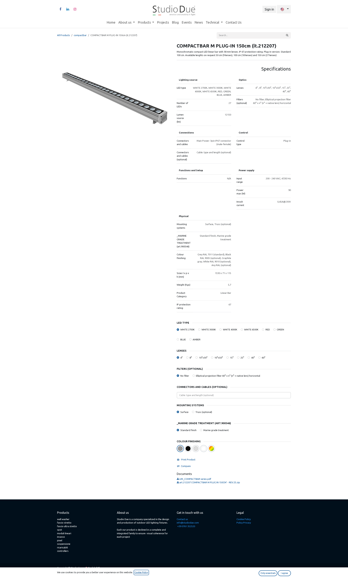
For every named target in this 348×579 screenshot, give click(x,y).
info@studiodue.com (188, 522)
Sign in (269, 9)
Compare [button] (186, 466)
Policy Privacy (244, 522)
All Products (63, 35)
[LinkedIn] (67, 9)
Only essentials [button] (268, 573)
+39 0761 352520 (186, 526)
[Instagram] (75, 9)
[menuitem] (111, 22)
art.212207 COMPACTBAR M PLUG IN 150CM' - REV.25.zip (209, 482)
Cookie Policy (244, 519)
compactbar (80, 35)
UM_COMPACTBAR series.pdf (195, 479)
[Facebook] (60, 9)
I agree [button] (284, 573)
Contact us (182, 519)
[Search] (287, 35)
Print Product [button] (188, 459)
